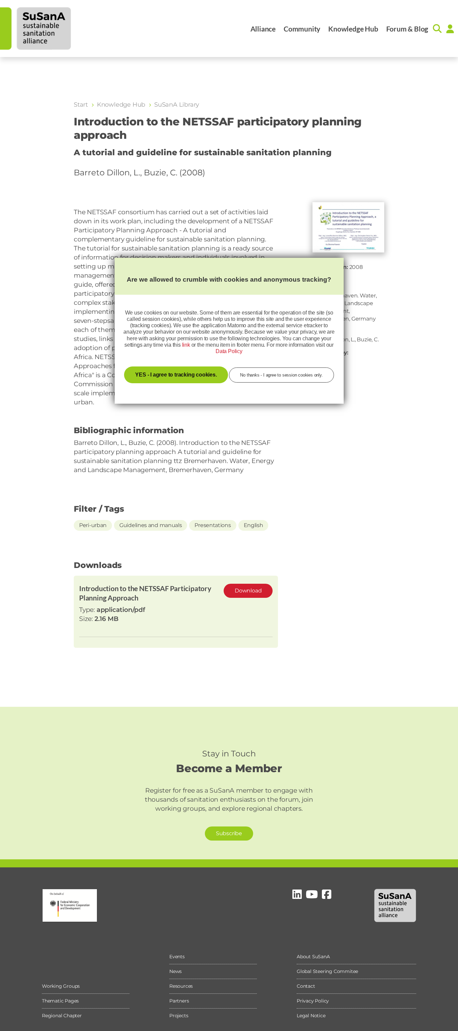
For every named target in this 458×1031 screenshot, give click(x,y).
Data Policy (229, 351)
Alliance (263, 28)
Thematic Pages (60, 1001)
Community (302, 28)
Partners (179, 1001)
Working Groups (61, 986)
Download (248, 590)
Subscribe (229, 833)
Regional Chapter (62, 1016)
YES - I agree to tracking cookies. (176, 375)
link (186, 345)
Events (177, 957)
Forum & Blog (407, 28)
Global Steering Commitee (327, 971)
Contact (306, 986)
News (175, 971)
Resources (181, 986)
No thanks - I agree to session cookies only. (281, 375)
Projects (178, 1016)
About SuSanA (313, 957)
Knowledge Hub (353, 28)
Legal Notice (311, 1016)
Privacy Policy (313, 1001)
